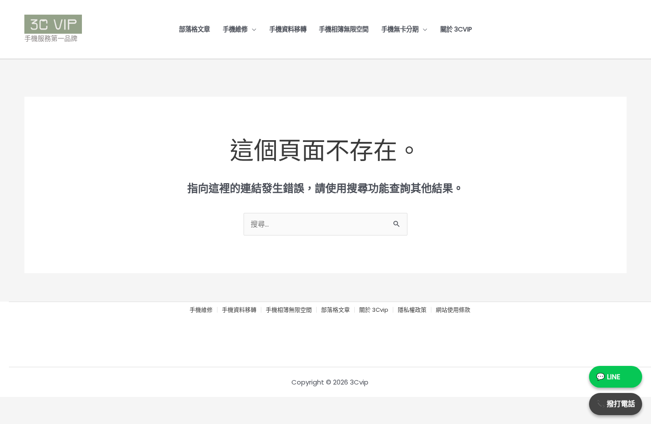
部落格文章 (194, 29)
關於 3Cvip (456, 29)
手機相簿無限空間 (343, 29)
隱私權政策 (412, 310)
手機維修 (235, 29)
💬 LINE (608, 377)
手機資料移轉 (287, 29)
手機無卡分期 (399, 29)
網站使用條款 (453, 310)
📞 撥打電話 (615, 404)
